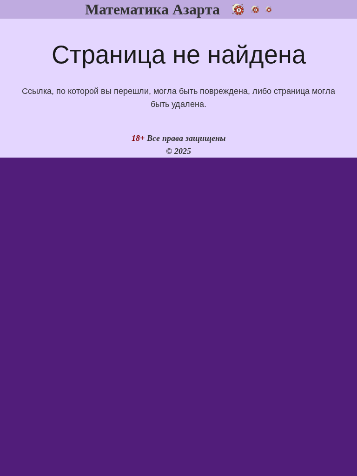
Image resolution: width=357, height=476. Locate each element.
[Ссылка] (251, 9)
